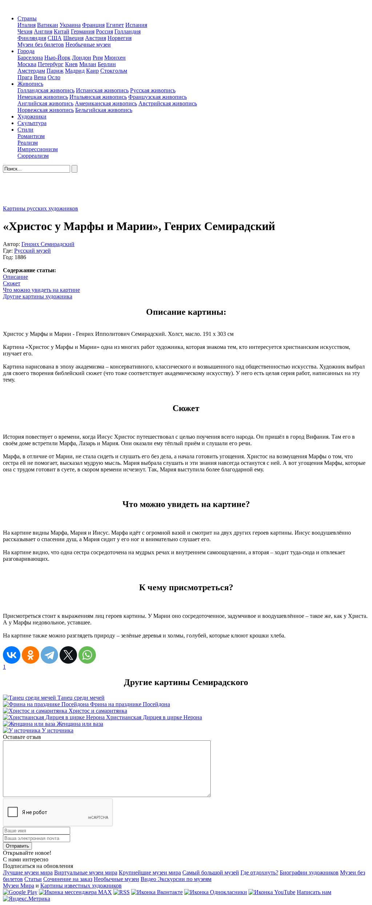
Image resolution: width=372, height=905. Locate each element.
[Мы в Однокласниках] (215, 892)
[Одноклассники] (30, 655)
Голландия (127, 31)
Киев (71, 64)
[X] (68, 655)
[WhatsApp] (87, 655)
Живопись (30, 84)
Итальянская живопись (98, 97)
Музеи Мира (18, 885)
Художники (31, 116)
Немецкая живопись (42, 97)
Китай (61, 31)
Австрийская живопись (167, 103)
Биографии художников (309, 872)
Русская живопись (152, 90)
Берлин (107, 64)
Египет (115, 25)
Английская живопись (45, 103)
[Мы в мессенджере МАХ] (75, 892)
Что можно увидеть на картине (41, 290)
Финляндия (31, 38)
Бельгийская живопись (103, 110)
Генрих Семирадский (47, 244)
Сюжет (11, 283)
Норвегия (120, 38)
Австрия (95, 38)
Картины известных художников (81, 885)
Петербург (51, 64)
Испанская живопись (102, 90)
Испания (136, 25)
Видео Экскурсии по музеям (176, 879)
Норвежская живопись (45, 110)
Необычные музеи (88, 44)
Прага (24, 77)
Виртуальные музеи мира (85, 872)
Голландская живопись (45, 90)
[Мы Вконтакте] (157, 892)
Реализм (27, 143)
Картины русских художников (40, 208)
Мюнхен (115, 58)
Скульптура (31, 123)
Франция (93, 25)
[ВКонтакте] (11, 655)
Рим (98, 58)
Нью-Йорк (57, 58)
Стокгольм (113, 71)
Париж (55, 71)
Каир (92, 71)
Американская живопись (106, 103)
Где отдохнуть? (259, 872)
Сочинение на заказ (67, 879)
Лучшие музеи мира (28, 872)
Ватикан (47, 25)
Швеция (73, 38)
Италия (26, 25)
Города (26, 51)
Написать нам (314, 892)
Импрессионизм (37, 149)
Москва (26, 64)
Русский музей (32, 251)
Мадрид (75, 71)
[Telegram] (49, 655)
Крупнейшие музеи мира (150, 872)
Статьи (33, 879)
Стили (25, 129)
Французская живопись (157, 97)
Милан (87, 64)
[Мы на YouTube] (271, 892)
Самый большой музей (210, 872)
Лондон (81, 58)
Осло (54, 77)
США (55, 38)
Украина (70, 25)
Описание (15, 277)
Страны (27, 18)
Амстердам (31, 71)
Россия (104, 31)
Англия (43, 31)
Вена (40, 77)
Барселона (30, 58)
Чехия (24, 31)
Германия (82, 31)
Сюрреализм (33, 156)
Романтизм (31, 136)
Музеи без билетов (40, 44)
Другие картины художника (37, 296)
